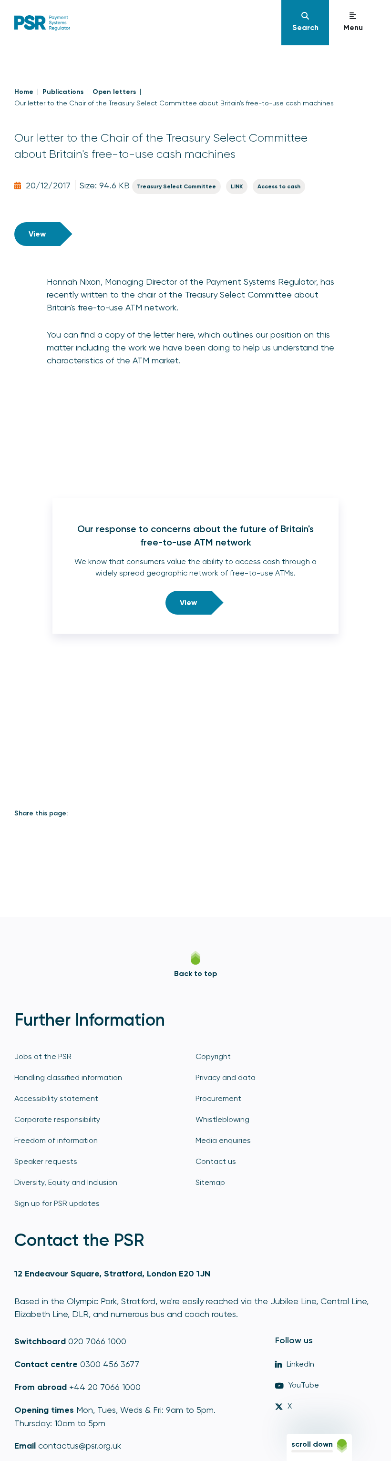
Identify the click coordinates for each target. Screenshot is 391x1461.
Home (23, 92)
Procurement (218, 1098)
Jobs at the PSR (43, 1056)
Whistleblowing (222, 1119)
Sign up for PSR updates (57, 1203)
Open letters (114, 92)
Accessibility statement (56, 1098)
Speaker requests (45, 1161)
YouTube (303, 1384)
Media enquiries (223, 1140)
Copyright (213, 1056)
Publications (62, 92)
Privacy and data (226, 1077)
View (37, 233)
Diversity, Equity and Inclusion (65, 1182)
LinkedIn (300, 1363)
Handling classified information (68, 1077)
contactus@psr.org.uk (79, 1445)
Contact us (216, 1161)
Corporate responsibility (57, 1119)
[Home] (146, 23)
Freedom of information (56, 1140)
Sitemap (210, 1182)
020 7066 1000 (97, 1341)
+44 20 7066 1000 (105, 1387)
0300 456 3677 (109, 1364)
